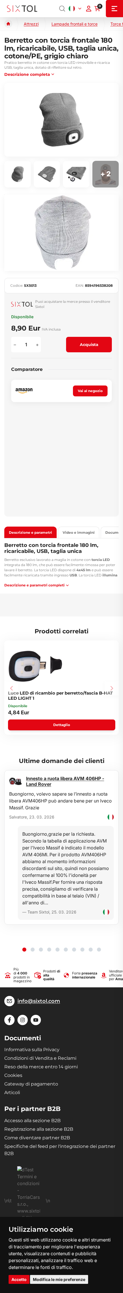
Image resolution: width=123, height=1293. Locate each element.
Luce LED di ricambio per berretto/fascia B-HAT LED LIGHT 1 (60, 695)
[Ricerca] (62, 8)
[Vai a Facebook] (9, 1020)
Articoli (12, 1092)
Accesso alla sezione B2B (32, 1120)
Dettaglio (61, 725)
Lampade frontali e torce (74, 23)
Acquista (89, 344)
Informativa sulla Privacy (31, 1049)
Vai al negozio (90, 391)
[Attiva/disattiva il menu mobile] (114, 8)
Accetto (19, 1279)
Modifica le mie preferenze (59, 1279)
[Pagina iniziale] (8, 24)
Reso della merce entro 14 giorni (41, 1066)
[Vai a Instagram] (22, 1020)
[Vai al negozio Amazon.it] (24, 391)
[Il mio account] (89, 8)
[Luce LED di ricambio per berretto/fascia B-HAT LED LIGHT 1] (35, 666)
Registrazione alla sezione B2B (38, 1129)
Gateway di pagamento (31, 1084)
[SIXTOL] (22, 9)
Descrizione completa (27, 74)
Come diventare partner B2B (37, 1137)
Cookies (13, 1075)
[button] (24, 950)
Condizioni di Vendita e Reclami (40, 1058)
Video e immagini (79, 532)
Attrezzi (31, 23)
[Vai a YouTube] (36, 1020)
